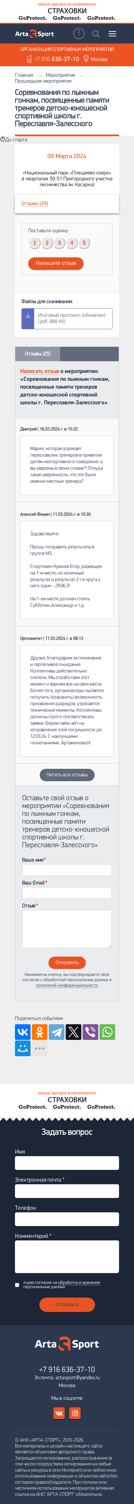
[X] (73, 1032)
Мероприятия (60, 75)
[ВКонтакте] (23, 1032)
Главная (24, 75)
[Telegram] (56, 1032)
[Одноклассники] (39, 1032)
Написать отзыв (39, 371)
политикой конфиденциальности (67, 985)
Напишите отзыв (56, 264)
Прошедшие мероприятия (43, 81)
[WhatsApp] (107, 1032)
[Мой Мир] (23, 1048)
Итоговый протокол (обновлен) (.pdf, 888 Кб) (71, 318)
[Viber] (90, 1032)
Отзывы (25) (34, 203)
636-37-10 (56, 60)
